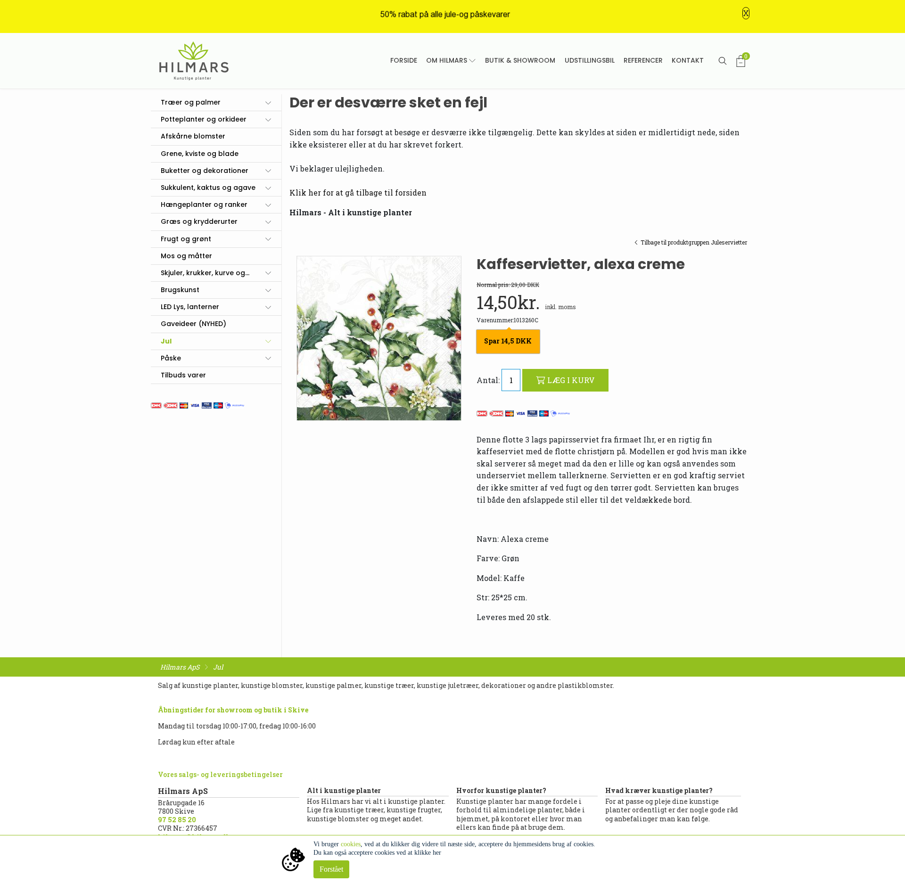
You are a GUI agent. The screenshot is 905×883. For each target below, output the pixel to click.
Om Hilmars (446, 60)
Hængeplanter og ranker (204, 204)
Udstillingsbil (590, 60)
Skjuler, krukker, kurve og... (205, 273)
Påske (171, 358)
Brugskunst (180, 289)
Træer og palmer (191, 102)
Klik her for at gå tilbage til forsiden (358, 192)
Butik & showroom (520, 60)
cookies (351, 844)
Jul (166, 341)
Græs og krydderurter (199, 221)
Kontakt (688, 60)
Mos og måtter (186, 256)
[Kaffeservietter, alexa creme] (379, 338)
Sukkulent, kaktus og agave (208, 187)
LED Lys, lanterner (190, 306)
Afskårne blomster (193, 136)
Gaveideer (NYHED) (193, 323)
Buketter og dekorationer (204, 170)
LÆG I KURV (571, 380)
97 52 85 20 (177, 819)
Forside (403, 60)
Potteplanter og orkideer (204, 119)
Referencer (643, 60)
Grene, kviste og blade (200, 153)
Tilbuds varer (183, 375)
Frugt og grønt (186, 239)
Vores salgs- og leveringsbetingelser (220, 774)
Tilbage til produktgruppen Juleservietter (694, 242)
